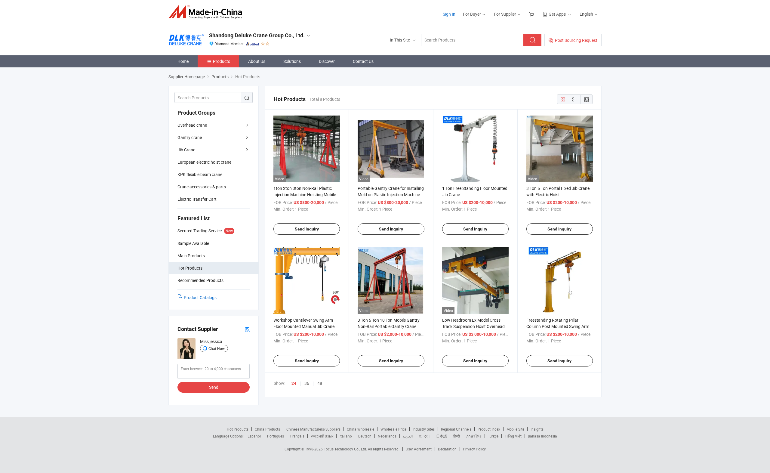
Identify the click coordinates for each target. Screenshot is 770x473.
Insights (537, 429)
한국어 (424, 436)
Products (221, 61)
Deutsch (364, 436)
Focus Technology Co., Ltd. (346, 449)
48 (319, 383)
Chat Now (216, 348)
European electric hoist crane (204, 162)
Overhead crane (192, 125)
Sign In (449, 14)
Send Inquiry (307, 229)
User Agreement (419, 449)
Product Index (489, 429)
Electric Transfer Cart (197, 199)
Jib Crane (186, 150)
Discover (327, 61)
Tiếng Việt (513, 436)
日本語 (441, 436)
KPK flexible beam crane (199, 174)
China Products (267, 429)
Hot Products (237, 429)
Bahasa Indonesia (542, 436)
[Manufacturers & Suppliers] (207, 12)
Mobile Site (515, 429)
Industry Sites (424, 429)
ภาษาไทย (474, 436)
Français (297, 436)
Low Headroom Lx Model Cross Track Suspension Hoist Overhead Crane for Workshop (473, 326)
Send (213, 387)
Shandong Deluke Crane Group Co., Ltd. (257, 35)
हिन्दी (456, 436)
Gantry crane (189, 137)
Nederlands (387, 436)
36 (306, 383)
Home (183, 61)
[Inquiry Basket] (532, 14)
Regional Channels (456, 429)
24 (293, 383)
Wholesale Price (393, 429)
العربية (408, 436)
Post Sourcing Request (576, 40)
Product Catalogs (200, 297)
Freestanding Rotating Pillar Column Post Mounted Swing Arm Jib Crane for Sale (557, 326)
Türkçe (493, 436)
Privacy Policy (474, 449)
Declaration (447, 449)
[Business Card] (247, 329)
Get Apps (557, 14)
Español (254, 436)
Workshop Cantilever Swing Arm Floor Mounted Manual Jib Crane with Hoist (303, 326)
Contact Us (363, 61)
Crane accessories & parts (201, 187)
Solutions (292, 61)
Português (275, 436)
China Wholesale (360, 429)
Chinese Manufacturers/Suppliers (313, 429)
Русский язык (322, 436)
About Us (256, 61)
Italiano (346, 436)
